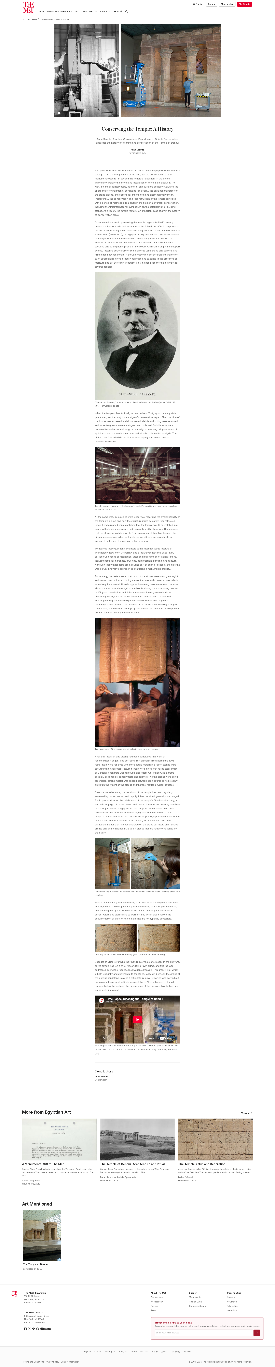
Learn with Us (89, 11)
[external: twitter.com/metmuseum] (29, 1329)
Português (110, 1351)
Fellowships (232, 1306)
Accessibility (157, 1301)
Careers (231, 1297)
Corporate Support (198, 1306)
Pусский (187, 1351)
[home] (24, 19)
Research (105, 11)
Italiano (133, 1351)
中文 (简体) (175, 1351)
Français (123, 1351)
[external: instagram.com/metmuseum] (37, 1329)
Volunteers (232, 1301)
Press (153, 1310)
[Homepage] (28, 7)
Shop (116, 11)
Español (98, 1351)
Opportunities (234, 1293)
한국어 (164, 1351)
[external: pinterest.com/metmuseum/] (33, 1329)
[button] (59, 113)
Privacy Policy (52, 1362)
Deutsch (144, 1351)
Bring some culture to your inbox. (173, 1322)
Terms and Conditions (33, 1362)
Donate (212, 4)
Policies (154, 1306)
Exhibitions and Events (59, 11)
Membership (227, 4)
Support (193, 1293)
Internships (232, 1310)
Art (77, 11)
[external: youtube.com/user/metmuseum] (45, 1329)
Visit (41, 11)
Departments (157, 1297)
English (87, 1351)
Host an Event (195, 1301)
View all (245, 1113)
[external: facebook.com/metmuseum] (25, 1329)
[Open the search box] (126, 11)
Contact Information (70, 1362)
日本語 (154, 1351)
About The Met (158, 1293)
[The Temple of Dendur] (42, 1235)
